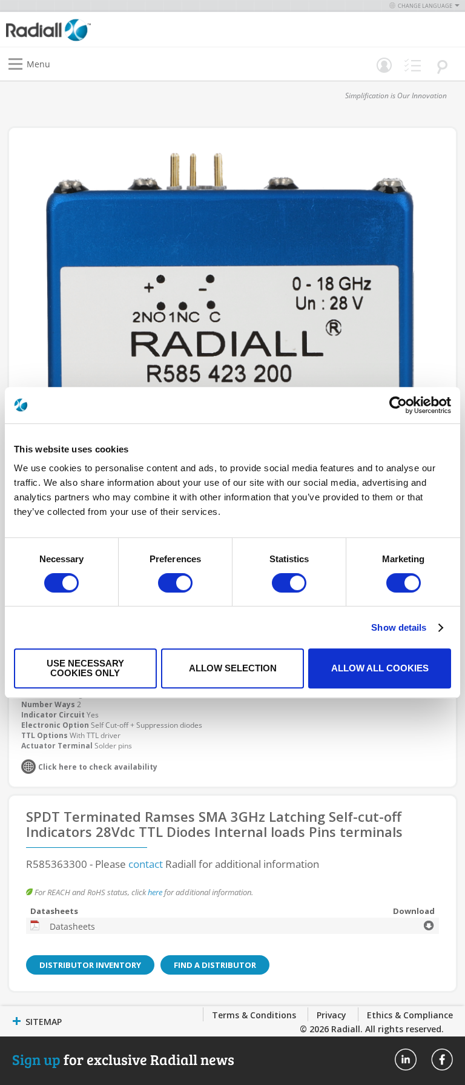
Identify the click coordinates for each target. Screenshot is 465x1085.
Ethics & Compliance (410, 1015)
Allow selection (233, 668)
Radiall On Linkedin (406, 1059)
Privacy (331, 1015)
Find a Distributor (215, 964)
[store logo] (122, 29)
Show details (398, 627)
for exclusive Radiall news (123, 1059)
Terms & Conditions (254, 1015)
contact (145, 864)
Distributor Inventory (90, 964)
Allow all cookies (380, 668)
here (155, 892)
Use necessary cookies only (85, 668)
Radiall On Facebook (442, 1059)
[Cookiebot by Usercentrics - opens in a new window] (398, 405)
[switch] (175, 584)
